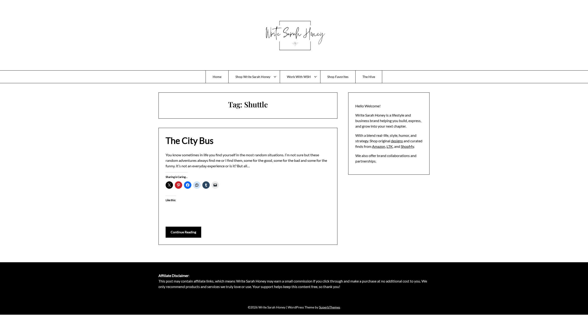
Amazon (378, 146)
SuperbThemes (329, 307)
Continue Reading (183, 232)
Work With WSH (299, 77)
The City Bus (189, 140)
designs (397, 141)
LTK (390, 146)
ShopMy (407, 146)
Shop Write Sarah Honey (252, 77)
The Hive (368, 77)
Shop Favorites (337, 77)
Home (217, 77)
